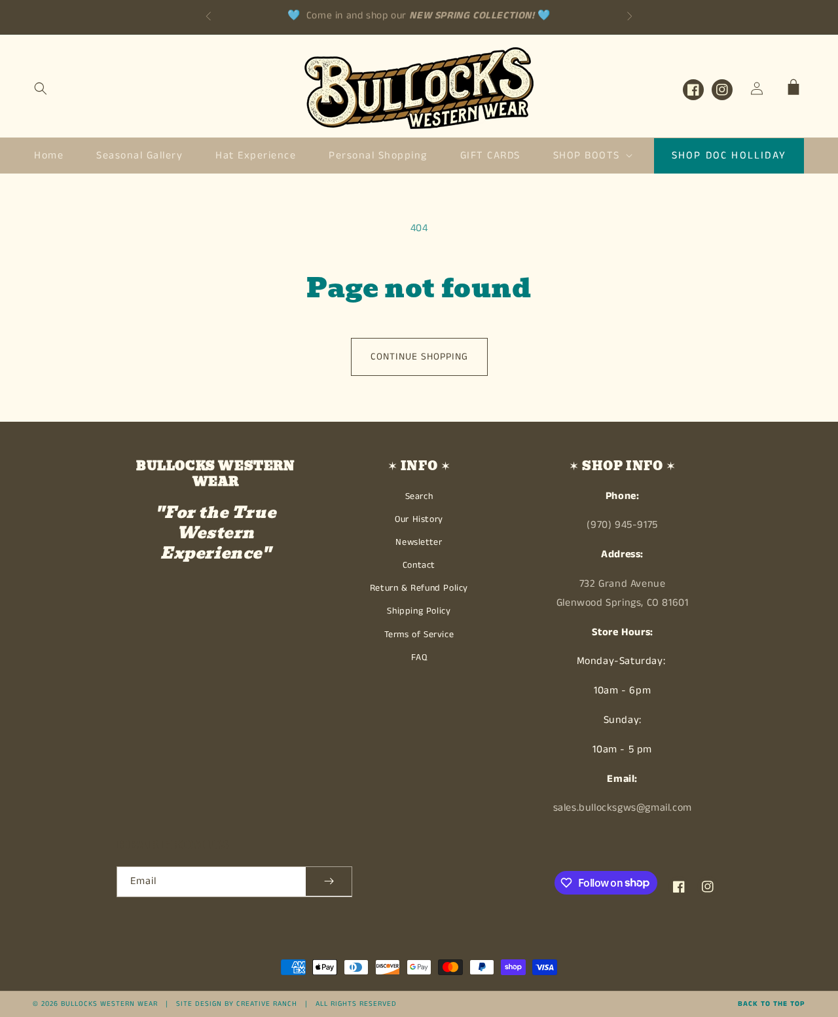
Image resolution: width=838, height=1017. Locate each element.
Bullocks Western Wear (109, 1004)
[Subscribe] (329, 882)
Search (419, 496)
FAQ (419, 657)
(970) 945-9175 (622, 524)
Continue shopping (419, 356)
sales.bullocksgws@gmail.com (622, 807)
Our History (419, 519)
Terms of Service (419, 634)
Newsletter (418, 542)
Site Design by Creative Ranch (236, 1004)
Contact (419, 565)
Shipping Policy (418, 611)
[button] (40, 88)
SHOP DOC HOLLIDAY (729, 155)
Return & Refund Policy (419, 588)
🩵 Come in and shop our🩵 (419, 10)
